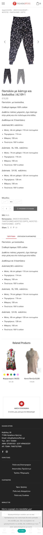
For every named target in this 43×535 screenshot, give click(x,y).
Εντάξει (22, 531)
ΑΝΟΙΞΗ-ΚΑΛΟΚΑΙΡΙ (20, 10)
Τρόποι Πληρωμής (21, 473)
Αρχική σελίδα (7, 10)
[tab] (11, 236)
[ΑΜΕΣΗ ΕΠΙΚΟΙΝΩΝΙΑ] (21, 403)
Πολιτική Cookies (21, 495)
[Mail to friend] (16, 228)
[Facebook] (11, 228)
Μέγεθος (5, 198)
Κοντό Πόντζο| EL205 (32, 379)
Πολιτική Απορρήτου (21, 491)
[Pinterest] (13, 228)
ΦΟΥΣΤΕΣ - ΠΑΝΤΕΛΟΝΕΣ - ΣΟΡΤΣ (13, 12)
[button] (5, 42)
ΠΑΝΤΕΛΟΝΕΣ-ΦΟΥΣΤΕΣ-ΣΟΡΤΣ (15, 221)
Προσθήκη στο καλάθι (26, 209)
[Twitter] (8, 228)
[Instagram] (7, 452)
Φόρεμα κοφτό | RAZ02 (11, 379)
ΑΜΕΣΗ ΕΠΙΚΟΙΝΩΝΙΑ (21, 408)
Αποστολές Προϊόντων (21, 469)
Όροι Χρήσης (21, 487)
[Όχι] (39, 523)
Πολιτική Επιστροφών (21, 465)
